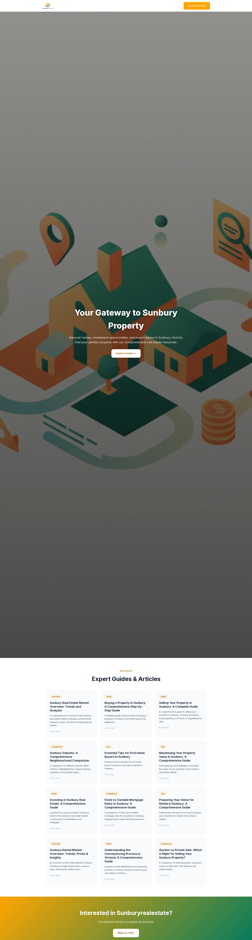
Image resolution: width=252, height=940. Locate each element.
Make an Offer (126, 932)
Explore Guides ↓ (126, 353)
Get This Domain (197, 5)
